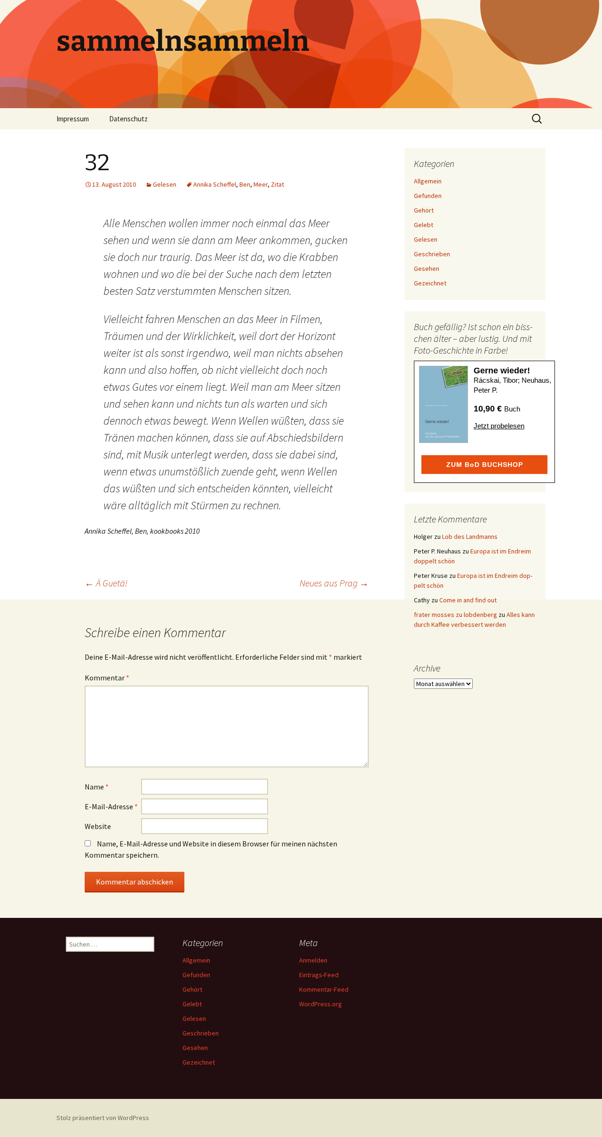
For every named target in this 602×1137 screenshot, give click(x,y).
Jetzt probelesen (499, 426)
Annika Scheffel (214, 184)
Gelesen (164, 184)
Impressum (72, 118)
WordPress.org (320, 1004)
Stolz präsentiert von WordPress (102, 1117)
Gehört (424, 210)
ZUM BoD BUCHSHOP (484, 464)
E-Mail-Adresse (111, 806)
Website (98, 826)
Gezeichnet (430, 283)
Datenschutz (128, 118)
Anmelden (313, 960)
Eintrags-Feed (319, 975)
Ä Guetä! (106, 583)
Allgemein (428, 181)
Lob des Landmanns (470, 536)
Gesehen (426, 268)
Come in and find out (468, 600)
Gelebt (423, 225)
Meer (260, 184)
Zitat (277, 184)
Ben (244, 184)
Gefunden (428, 195)
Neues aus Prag (334, 583)
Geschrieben (432, 254)
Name (97, 786)
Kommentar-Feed (324, 989)
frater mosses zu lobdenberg (455, 614)
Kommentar (107, 677)
